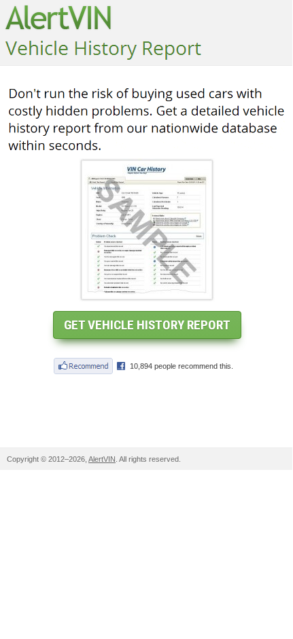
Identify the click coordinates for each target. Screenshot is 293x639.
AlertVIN (102, 459)
